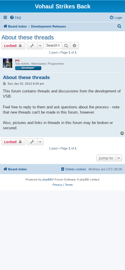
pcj (17, 60)
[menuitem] (15, 17)
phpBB (47, 179)
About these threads (27, 37)
